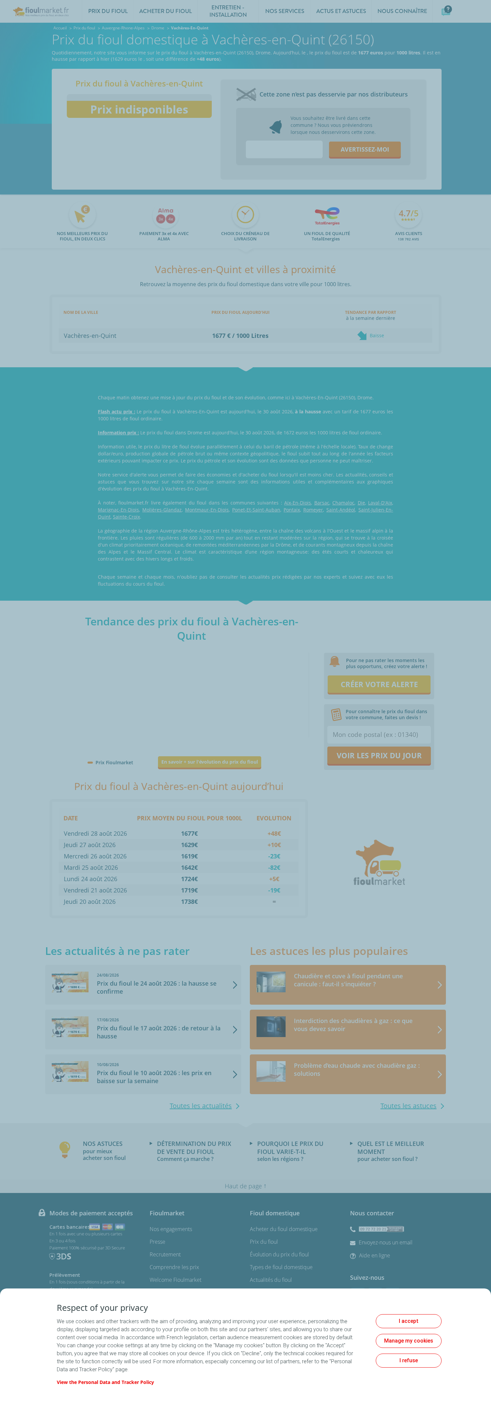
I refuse (408, 1360)
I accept (409, 1321)
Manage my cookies (408, 1341)
